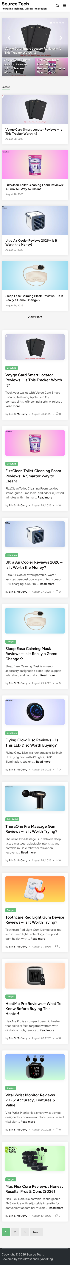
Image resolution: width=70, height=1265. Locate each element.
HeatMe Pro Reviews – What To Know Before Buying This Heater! (33, 1008)
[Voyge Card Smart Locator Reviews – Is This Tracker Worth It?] (35, 37)
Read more (12, 406)
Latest (6, 87)
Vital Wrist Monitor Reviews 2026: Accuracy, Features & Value (30, 1100)
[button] (51, 23)
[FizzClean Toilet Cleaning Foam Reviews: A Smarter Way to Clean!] (51, 67)
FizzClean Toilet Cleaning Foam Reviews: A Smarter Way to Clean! (33, 475)
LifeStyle (11, 368)
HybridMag (45, 1259)
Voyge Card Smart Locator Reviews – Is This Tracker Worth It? (33, 380)
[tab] (6, 86)
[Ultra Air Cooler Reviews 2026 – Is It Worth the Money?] (35, 220)
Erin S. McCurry (18, 414)
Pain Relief (12, 819)
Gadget (11, 641)
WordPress (25, 1259)
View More (35, 317)
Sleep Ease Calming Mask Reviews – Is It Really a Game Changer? (31, 653)
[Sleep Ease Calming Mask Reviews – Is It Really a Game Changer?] (35, 275)
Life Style (12, 555)
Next (36, 1232)
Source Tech (15, 4)
